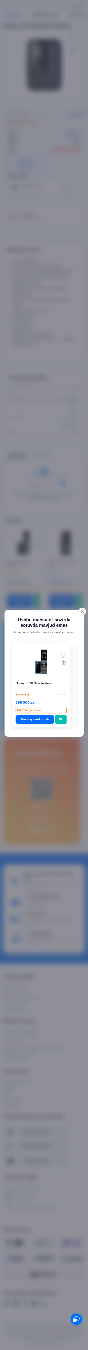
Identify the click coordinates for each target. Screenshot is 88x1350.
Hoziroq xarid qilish (35, 719)
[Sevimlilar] (64, 655)
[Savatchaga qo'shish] (61, 719)
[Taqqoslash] (64, 662)
